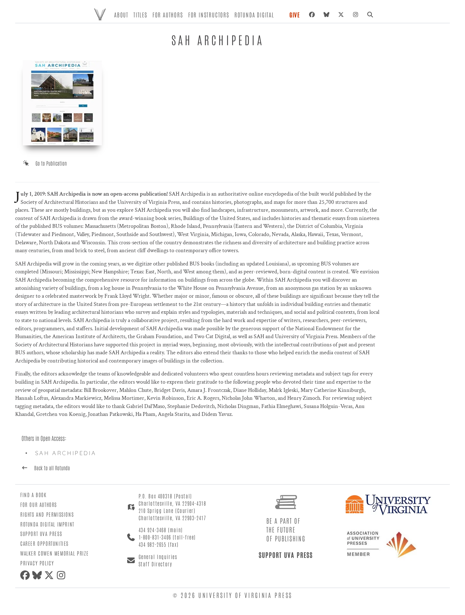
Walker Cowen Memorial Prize (54, 553)
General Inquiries (158, 556)
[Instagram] (355, 14)
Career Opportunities (44, 543)
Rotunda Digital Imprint (47, 524)
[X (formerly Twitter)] (341, 14)
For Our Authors (38, 504)
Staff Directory (155, 564)
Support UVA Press (41, 533)
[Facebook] (312, 14)
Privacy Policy (37, 563)
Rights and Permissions (47, 514)
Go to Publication (51, 163)
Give (294, 14)
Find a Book (33, 494)
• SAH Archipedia (62, 453)
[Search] (370, 14)
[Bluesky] (326, 14)
